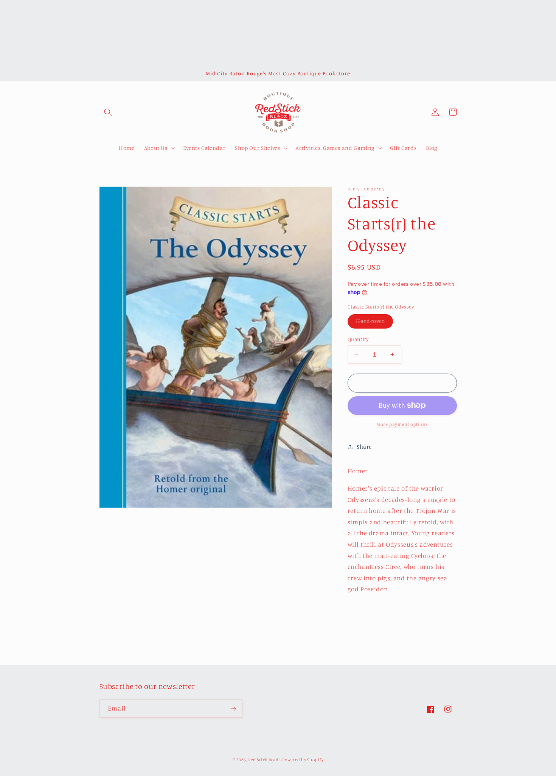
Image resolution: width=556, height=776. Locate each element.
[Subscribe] (233, 708)
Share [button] (364, 446)
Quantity (358, 339)
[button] (108, 112)
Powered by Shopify (302, 759)
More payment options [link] (402, 424)
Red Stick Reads (264, 759)
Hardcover (374, 322)
